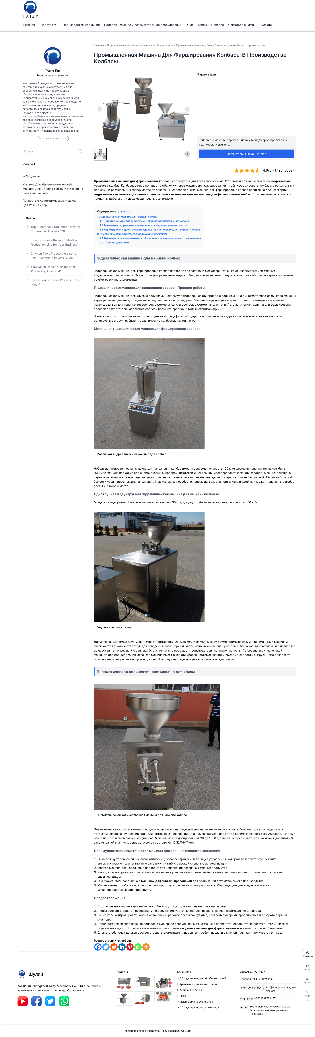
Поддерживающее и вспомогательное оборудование (142, 25)
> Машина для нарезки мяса (195, 1001)
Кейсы (202, 25)
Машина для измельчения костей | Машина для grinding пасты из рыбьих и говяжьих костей (53, 189)
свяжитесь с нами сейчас (246, 154)
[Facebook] (98, 947)
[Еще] (146, 947)
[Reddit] (114, 947)
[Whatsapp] (138, 947)
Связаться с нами (241, 25)
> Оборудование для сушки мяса (198, 1007)
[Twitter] (106, 947)
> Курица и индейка (189, 989)
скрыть (124, 211)
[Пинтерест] (130, 947)
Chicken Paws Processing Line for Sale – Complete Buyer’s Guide (54, 256)
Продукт (47, 25)
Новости (217, 25)
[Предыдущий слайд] (100, 109)
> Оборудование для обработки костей (201, 978)
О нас (190, 25)
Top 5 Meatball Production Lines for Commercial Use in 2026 (55, 229)
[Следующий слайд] (187, 109)
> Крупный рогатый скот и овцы (197, 984)
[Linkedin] (122, 947)
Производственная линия (81, 25)
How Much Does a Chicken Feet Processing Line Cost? (53, 269)
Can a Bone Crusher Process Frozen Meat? (56, 282)
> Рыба (181, 995)
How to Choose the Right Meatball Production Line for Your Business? (54, 242)
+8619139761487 (263, 978)
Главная (29, 25)
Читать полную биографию (52, 138)
